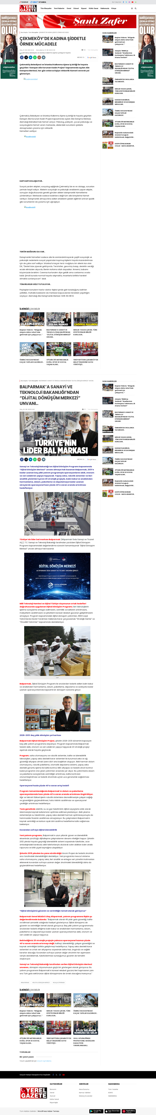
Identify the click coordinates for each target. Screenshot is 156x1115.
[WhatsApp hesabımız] (135, 2)
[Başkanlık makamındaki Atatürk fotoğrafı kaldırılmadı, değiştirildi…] (107, 137)
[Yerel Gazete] (28, 11)
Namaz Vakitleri (84, 1093)
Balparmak (25, 982)
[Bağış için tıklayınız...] (9, 78)
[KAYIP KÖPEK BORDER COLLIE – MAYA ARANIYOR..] (107, 148)
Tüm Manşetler (46, 8)
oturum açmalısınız (44, 1061)
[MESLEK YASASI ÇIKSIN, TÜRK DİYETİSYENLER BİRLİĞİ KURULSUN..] (85, 319)
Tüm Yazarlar (113, 1089)
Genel (69, 8)
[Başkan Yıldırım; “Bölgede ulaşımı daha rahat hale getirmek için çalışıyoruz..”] (32, 319)
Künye (113, 8)
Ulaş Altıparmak (59, 982)
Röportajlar (54, 1102)
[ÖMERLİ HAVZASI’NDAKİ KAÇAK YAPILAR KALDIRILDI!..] (32, 349)
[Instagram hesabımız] (129, 2)
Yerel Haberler (59, 8)
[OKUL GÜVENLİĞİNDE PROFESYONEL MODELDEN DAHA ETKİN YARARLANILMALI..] (85, 1028)
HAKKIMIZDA (112, 1096)
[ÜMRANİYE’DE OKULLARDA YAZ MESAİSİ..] (107, 84)
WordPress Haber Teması (48, 1111)
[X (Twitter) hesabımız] (126, 2)
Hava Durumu (84, 1089)
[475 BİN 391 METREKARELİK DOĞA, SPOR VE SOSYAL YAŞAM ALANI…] (58, 349)
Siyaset (83, 8)
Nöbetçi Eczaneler (85, 1096)
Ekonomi (53, 1089)
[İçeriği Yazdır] (43, 57)
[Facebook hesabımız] (123, 2)
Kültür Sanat (93, 8)
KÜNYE (110, 1093)
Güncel (76, 8)
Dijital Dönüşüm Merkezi (41, 982)
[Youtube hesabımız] (132, 2)
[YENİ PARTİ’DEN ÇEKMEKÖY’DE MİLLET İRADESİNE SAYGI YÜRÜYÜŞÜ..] (85, 349)
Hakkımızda (104, 8)
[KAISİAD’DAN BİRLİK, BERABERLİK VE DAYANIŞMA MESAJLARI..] (107, 104)
